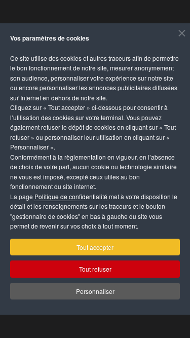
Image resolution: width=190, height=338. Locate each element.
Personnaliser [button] (95, 291)
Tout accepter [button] (95, 247)
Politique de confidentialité (70, 196)
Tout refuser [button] (95, 269)
